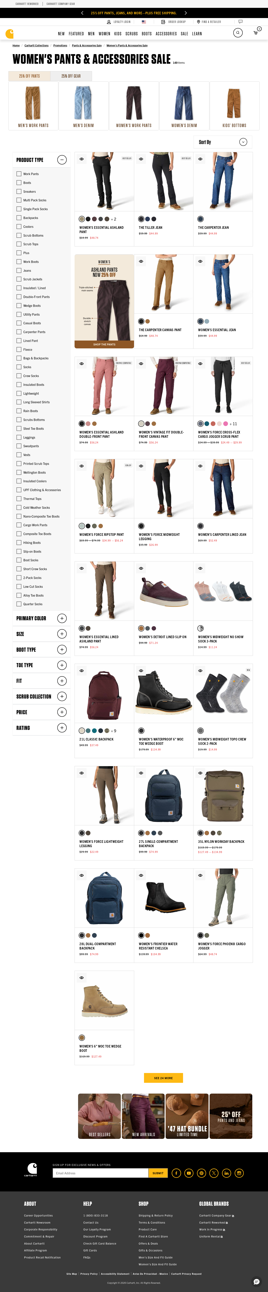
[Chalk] (81, 730)
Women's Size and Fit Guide (158, 1264)
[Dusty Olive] (94, 526)
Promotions (60, 45)
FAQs (86, 1257)
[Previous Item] (82, 13)
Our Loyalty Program (97, 1229)
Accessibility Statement (115, 1273)
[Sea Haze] (147, 219)
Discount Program (95, 1236)
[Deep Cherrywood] (147, 423)
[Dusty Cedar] (213, 423)
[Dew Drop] (81, 526)
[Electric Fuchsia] (225, 423)
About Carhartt (34, 1243)
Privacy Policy (89, 1273)
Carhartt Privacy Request (186, 1273)
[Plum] (153, 628)
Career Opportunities (38, 1215)
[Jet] (153, 219)
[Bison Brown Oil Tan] (147, 935)
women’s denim (184, 125)
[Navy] (153, 833)
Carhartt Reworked (27, 4)
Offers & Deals (148, 1243)
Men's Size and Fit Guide (156, 1257)
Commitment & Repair (39, 1236)
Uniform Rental (210, 1236)
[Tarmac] (107, 219)
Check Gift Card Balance (99, 1243)
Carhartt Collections (36, 45)
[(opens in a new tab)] (175, 1173)
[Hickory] (81, 1037)
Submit (158, 1173)
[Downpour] (141, 219)
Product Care (148, 1229)
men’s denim (83, 125)
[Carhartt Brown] (147, 321)
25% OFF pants (29, 76)
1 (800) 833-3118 (95, 1215)
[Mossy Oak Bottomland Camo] (107, 730)
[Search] (238, 33)
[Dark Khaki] (81, 219)
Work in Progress (211, 1229)
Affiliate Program (35, 1250)
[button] (82, 159)
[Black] (88, 219)
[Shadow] (100, 219)
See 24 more (163, 1078)
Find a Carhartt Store (153, 1236)
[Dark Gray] (147, 628)
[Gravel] (160, 833)
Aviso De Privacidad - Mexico (150, 1273)
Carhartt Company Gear (61, 4)
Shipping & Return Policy (156, 1215)
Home (16, 45)
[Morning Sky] (206, 321)
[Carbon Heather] (200, 730)
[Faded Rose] (219, 423)
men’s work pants (33, 125)
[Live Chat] (240, 22)
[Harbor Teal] (88, 730)
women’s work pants (134, 125)
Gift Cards (90, 1250)
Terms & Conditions (152, 1222)
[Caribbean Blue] (206, 423)
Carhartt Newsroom (37, 1222)
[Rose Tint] (88, 423)
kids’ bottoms (234, 125)
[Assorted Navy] (200, 628)
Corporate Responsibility (40, 1229)
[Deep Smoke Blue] (100, 730)
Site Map (72, 1273)
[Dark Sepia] (94, 219)
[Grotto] (200, 219)
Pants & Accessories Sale (87, 45)
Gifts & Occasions (150, 1250)
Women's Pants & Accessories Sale (127, 45)
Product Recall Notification (42, 1257)
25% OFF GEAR (71, 76)
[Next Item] (186, 13)
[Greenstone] (94, 730)
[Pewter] (200, 423)
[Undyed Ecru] (141, 423)
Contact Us (90, 1222)
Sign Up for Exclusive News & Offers (82, 1165)
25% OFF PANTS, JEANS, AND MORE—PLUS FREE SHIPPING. (134, 13)
